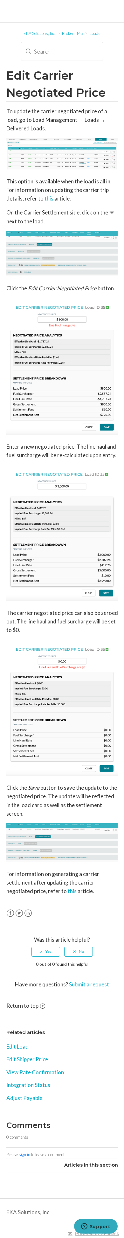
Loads (95, 33)
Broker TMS (72, 33)
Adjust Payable (24, 1098)
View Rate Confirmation (35, 1072)
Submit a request (89, 984)
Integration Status (28, 1085)
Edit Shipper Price (27, 1059)
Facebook (10, 913)
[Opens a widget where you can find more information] (96, 1227)
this (49, 198)
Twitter (19, 913)
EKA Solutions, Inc (39, 33)
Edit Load (17, 1046)
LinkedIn (28, 913)
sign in (24, 1154)
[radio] (45, 951)
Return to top (22, 1005)
